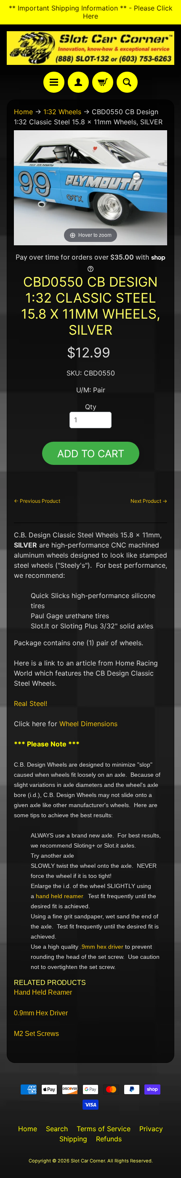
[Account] (78, 82)
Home (23, 111)
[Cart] (102, 82)
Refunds (109, 1139)
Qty (90, 407)
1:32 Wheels (62, 111)
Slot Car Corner (88, 1161)
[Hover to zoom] (90, 187)
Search (57, 1128)
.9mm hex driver (101, 946)
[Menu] (53, 82)
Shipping (73, 1139)
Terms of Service (103, 1128)
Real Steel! (30, 703)
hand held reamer (59, 896)
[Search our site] (127, 82)
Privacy (151, 1128)
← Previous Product (37, 501)
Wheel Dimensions (88, 723)
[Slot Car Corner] (90, 48)
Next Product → (148, 501)
